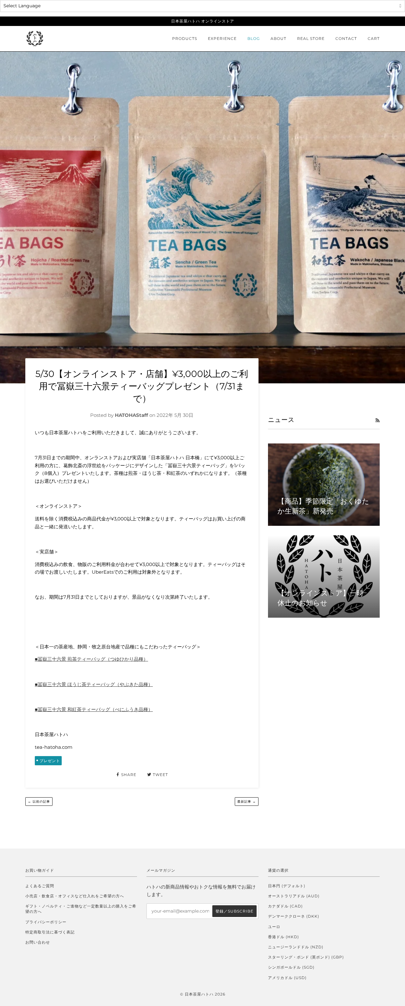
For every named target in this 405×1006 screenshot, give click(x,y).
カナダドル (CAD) (285, 906)
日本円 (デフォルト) (286, 885)
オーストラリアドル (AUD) (294, 896)
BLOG (253, 38)
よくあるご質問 (39, 885)
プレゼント (50, 760)
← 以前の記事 (39, 801)
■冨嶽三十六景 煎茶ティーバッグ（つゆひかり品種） (91, 659)
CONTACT (346, 38)
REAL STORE (311, 38)
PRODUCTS (184, 38)
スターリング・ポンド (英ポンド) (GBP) (306, 957)
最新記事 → (246, 801)
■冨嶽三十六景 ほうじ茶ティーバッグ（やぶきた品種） (94, 684)
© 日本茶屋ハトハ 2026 (202, 994)
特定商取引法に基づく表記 (50, 932)
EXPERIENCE (222, 38)
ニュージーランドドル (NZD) (295, 947)
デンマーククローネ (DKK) (293, 916)
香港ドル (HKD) (283, 936)
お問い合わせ (37, 942)
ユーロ (274, 926)
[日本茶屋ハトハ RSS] (377, 420)
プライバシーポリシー (45, 922)
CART (374, 38)
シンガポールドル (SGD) (291, 967)
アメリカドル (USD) (287, 977)
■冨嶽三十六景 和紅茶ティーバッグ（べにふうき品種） (94, 709)
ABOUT (278, 38)
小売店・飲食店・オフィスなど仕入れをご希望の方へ (74, 896)
